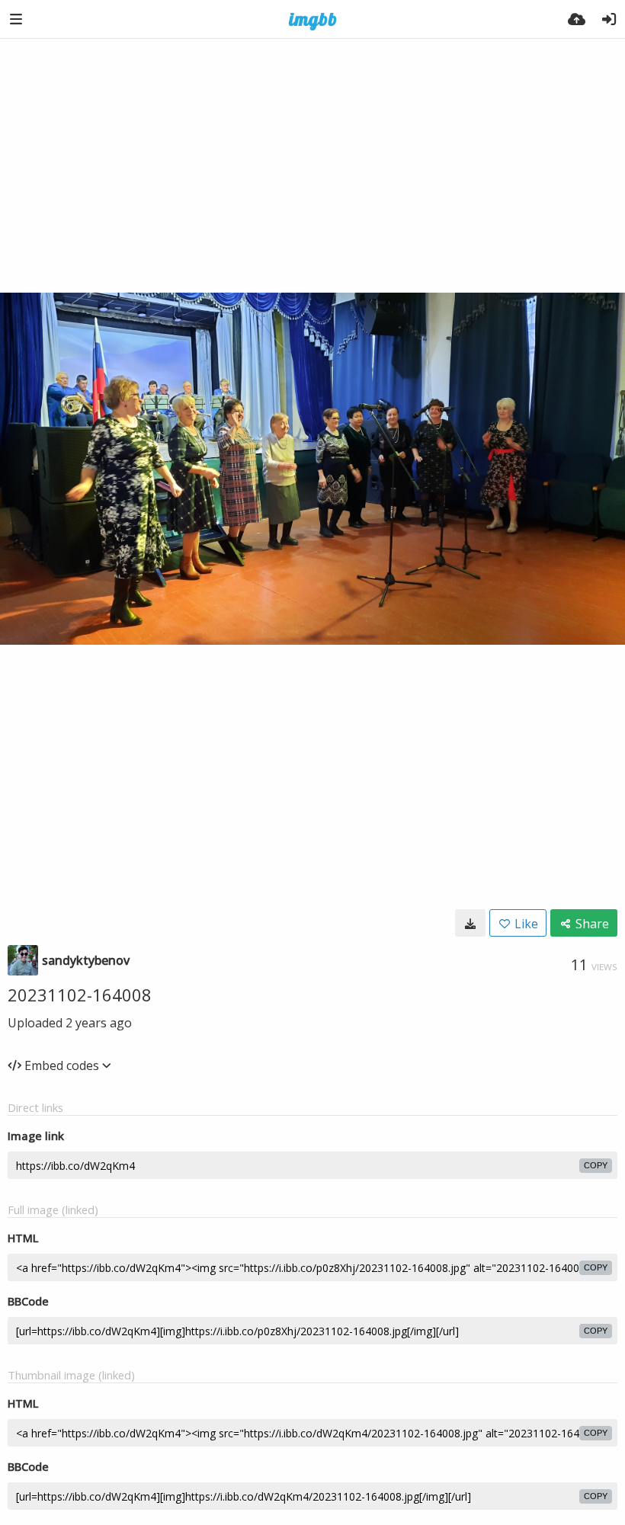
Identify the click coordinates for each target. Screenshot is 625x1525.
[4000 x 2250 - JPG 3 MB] (470, 923)
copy (595, 1165)
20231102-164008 (80, 994)
